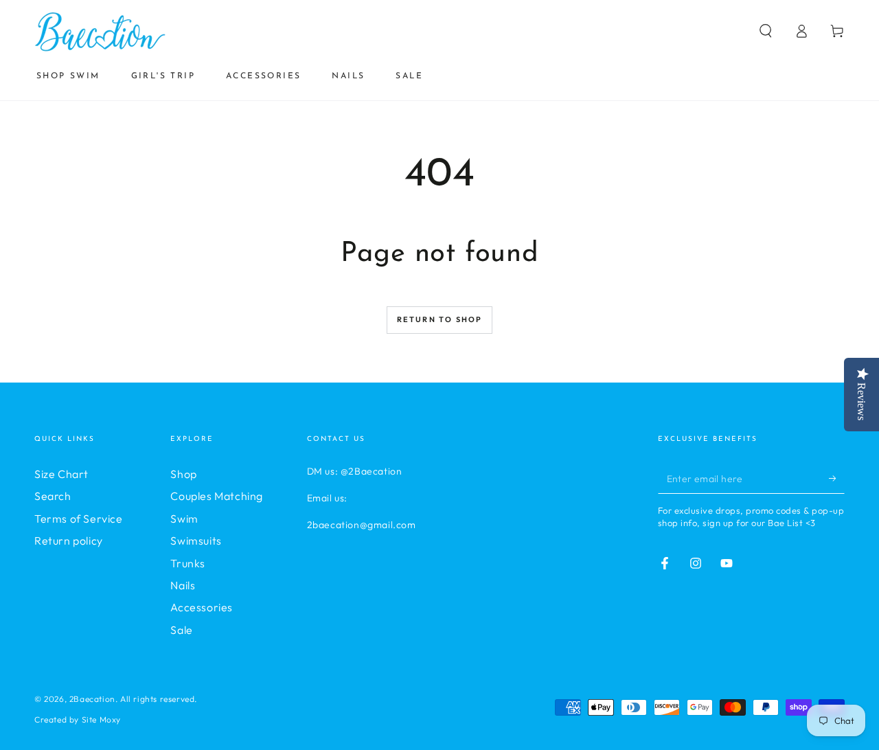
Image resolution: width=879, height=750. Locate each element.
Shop (183, 474)
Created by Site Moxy (77, 719)
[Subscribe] (837, 478)
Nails (182, 585)
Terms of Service (78, 518)
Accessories (201, 607)
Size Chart (61, 474)
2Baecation (92, 699)
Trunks (187, 563)
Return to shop (440, 319)
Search (52, 496)
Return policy (68, 540)
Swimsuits (195, 540)
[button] (766, 31)
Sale (181, 630)
